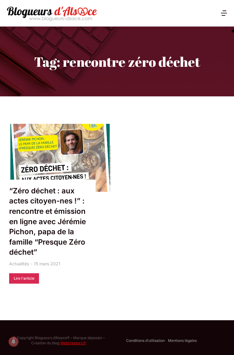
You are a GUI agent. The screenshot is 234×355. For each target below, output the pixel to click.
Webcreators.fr (73, 343)
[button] (224, 13)
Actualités (19, 263)
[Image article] (60, 158)
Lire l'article (24, 278)
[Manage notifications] (13, 341)
